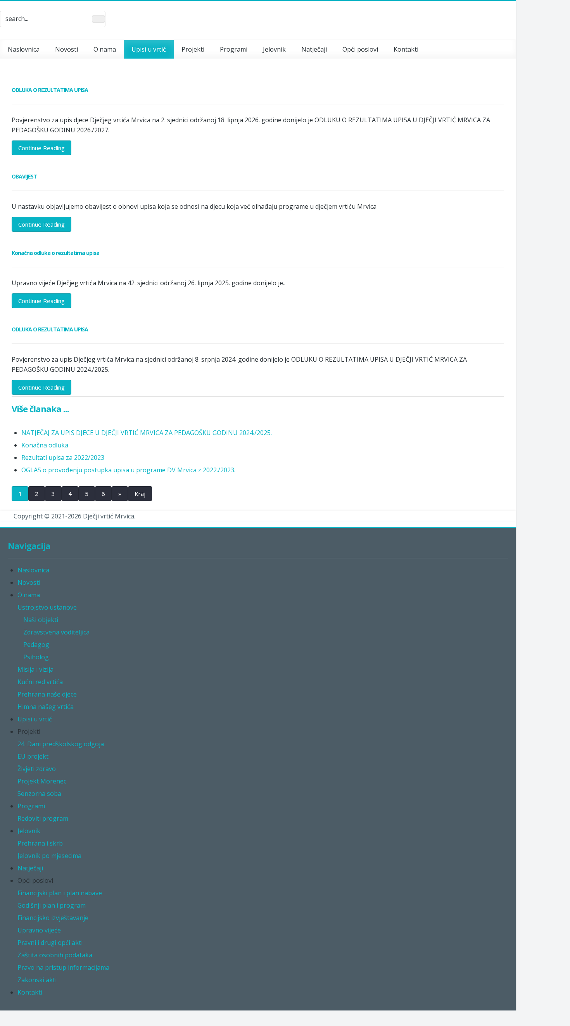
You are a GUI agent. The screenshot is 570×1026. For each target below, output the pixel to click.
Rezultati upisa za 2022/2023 (62, 457)
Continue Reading (41, 148)
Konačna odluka (44, 445)
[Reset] (98, 19)
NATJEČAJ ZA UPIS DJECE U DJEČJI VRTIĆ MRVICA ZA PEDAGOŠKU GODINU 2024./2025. (146, 432)
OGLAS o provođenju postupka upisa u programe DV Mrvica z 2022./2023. (128, 470)
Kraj (140, 493)
